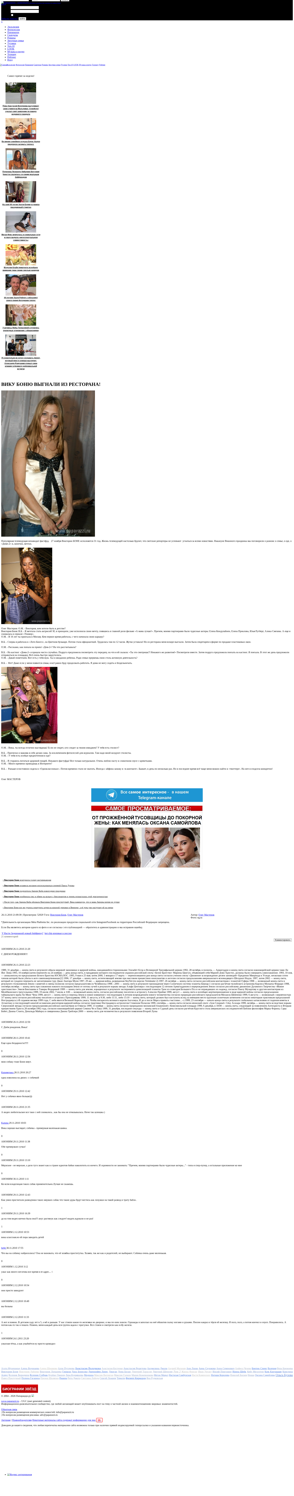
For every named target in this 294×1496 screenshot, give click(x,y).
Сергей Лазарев (108, 1378)
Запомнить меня (22, 15)
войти (22, 19)
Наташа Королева (220, 1375)
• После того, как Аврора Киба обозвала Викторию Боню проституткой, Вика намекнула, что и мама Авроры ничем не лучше (61, 902)
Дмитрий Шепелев (163, 1371)
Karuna (5, 1123)
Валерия (272, 1368)
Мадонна (89, 1375)
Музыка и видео (15, 51)
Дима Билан (124, 1371)
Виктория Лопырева (50, 1371)
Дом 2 (177, 1371)
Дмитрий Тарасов (142, 1371)
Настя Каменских (201, 1375)
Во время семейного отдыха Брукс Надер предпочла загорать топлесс (21, 143)
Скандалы (12, 35)
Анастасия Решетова (135, 1368)
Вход (10, 60)
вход (3, 4)
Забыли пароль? (9, 18)
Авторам (5, 1420)
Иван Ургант (205, 1371)
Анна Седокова (207, 1368)
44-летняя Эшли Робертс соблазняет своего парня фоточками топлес (21, 299)
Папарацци (13, 32)
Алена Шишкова (48, 1368)
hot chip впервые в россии (58, 933)
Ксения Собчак (39, 1375)
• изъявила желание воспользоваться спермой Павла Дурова (38, 885)
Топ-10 (11, 46)
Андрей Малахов (177, 1368)
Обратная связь (9, 1409)
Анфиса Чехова (243, 1368)
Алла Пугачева (66, 1368)
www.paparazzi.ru (10, 1401)
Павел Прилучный (11, 1378)
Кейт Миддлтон (255, 1371)
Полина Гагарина (30, 1378)
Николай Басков (238, 1375)
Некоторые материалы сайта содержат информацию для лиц (66, 1420)
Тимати (121, 1378)
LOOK (10, 49)
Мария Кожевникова (142, 1375)
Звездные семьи (15, 40)
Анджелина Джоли (157, 1368)
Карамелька (7, 1072)
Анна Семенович (225, 1368)
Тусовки (11, 43)
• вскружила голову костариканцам (27, 880)
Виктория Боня (58, 915)
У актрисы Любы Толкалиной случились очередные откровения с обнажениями (21, 329)
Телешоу (11, 54)
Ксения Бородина (19, 1375)
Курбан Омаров (56, 1375)
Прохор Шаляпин (49, 1378)
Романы (11, 38)
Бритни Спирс (259, 1368)
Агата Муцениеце (10, 1368)
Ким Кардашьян (273, 1371)
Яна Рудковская (154, 1378)
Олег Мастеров (75, 915)
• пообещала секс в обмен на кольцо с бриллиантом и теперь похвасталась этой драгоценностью (55, 896)
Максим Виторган (103, 1375)
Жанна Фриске (189, 1371)
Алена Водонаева (30, 1368)
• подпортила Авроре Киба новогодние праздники (34, 891)
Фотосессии (13, 29)
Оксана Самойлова (265, 1375)
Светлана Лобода (90, 1378)
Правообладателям (22, 1420)
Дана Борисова (79, 1371)
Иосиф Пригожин (222, 1371)
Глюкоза (66, 1371)
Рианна (63, 1378)
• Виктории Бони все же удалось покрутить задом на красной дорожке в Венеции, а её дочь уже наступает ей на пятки (58, 907)
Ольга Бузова (284, 1375)
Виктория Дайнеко (29, 1371)
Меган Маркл (161, 1375)
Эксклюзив (13, 27)
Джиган (113, 1371)
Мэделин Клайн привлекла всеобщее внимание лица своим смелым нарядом (21, 268)
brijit (3, 1248)
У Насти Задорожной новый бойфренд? (22, 933)
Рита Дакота (74, 1378)
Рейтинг (11, 57)
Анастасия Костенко (112, 1368)
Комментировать (282, 940)
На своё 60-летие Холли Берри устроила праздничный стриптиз (21, 205)
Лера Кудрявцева (74, 1375)
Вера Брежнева (285, 1368)
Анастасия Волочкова (88, 1368)
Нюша (251, 1375)
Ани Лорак (192, 1368)
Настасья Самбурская (180, 1375)
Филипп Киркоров (136, 1378)
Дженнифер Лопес (98, 1371)
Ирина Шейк (239, 1371)
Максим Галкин (122, 1375)
